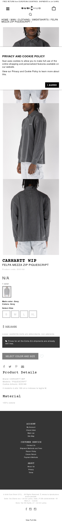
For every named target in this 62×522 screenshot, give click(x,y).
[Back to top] (53, 513)
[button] (52, 85)
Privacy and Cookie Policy (25, 71)
